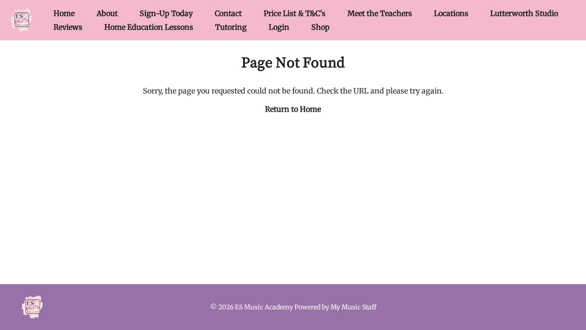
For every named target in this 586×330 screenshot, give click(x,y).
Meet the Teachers (379, 13)
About (107, 13)
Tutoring (231, 27)
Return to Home (293, 109)
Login (279, 27)
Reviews (68, 27)
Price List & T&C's (295, 13)
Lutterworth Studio (524, 13)
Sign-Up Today (166, 13)
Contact (228, 13)
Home (64, 13)
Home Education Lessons (148, 27)
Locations (451, 13)
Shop (320, 27)
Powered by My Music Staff (335, 307)
